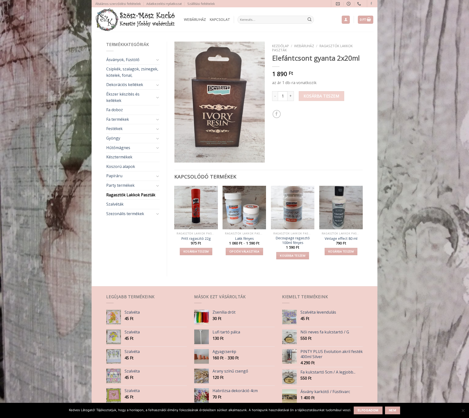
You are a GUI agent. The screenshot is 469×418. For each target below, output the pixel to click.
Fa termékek (117, 119)
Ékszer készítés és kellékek (122, 97)
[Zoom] (180, 156)
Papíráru (114, 175)
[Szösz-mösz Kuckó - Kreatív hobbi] (136, 19)
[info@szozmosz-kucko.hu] (338, 3)
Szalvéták (115, 204)
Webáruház (195, 19)
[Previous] (174, 227)
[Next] (362, 227)
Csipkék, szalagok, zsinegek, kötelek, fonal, (132, 72)
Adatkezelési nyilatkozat (164, 3)
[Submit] (309, 20)
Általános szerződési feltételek (118, 3)
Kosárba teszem (321, 96)
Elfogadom (368, 410)
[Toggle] (158, 60)
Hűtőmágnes (118, 147)
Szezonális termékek (125, 213)
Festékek (114, 128)
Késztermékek (119, 157)
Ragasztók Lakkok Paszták (130, 195)
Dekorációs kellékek (124, 84)
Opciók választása (244, 251)
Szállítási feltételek (201, 3)
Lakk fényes (244, 238)
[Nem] (462, 412)
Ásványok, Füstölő (122, 59)
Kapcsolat (220, 19)
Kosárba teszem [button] (196, 251)
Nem (392, 410)
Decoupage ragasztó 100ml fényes (293, 240)
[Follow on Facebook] (371, 3)
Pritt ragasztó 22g (196, 238)
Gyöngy (113, 138)
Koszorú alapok (120, 166)
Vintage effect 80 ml (341, 238)
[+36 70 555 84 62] (359, 3)
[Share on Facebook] (277, 114)
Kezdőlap (280, 46)
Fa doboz (114, 109)
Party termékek (120, 185)
